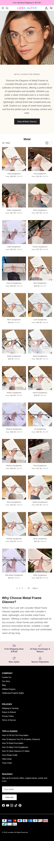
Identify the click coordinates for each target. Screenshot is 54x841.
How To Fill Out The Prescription (15, 735)
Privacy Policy (8, 716)
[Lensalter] (27, 8)
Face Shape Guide (9, 755)
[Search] (8, 8)
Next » (35, 588)
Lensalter (10, 832)
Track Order (7, 763)
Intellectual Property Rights (13, 693)
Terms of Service (9, 720)
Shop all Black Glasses (27, 121)
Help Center (7, 759)
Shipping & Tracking (10, 708)
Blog (4, 685)
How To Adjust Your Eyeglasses (15, 747)
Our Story (6, 681)
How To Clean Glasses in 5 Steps (16, 751)
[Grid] (46, 142)
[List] (50, 142)
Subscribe (9, 797)
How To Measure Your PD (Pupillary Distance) (21, 739)
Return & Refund (9, 712)
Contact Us (6, 677)
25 (29, 588)
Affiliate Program (9, 689)
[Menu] (3, 8)
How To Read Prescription (12, 743)
